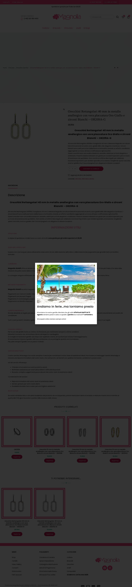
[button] (94, 265)
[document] (66, 293)
